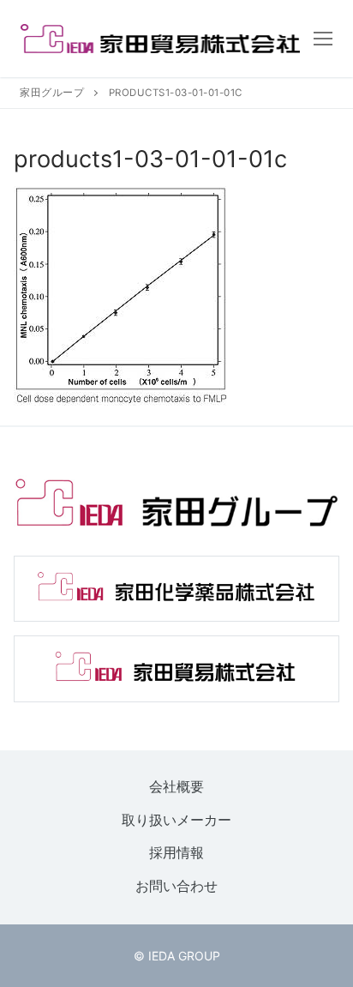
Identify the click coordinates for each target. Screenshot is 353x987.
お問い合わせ (176, 885)
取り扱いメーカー (176, 819)
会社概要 (176, 786)
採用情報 (176, 853)
